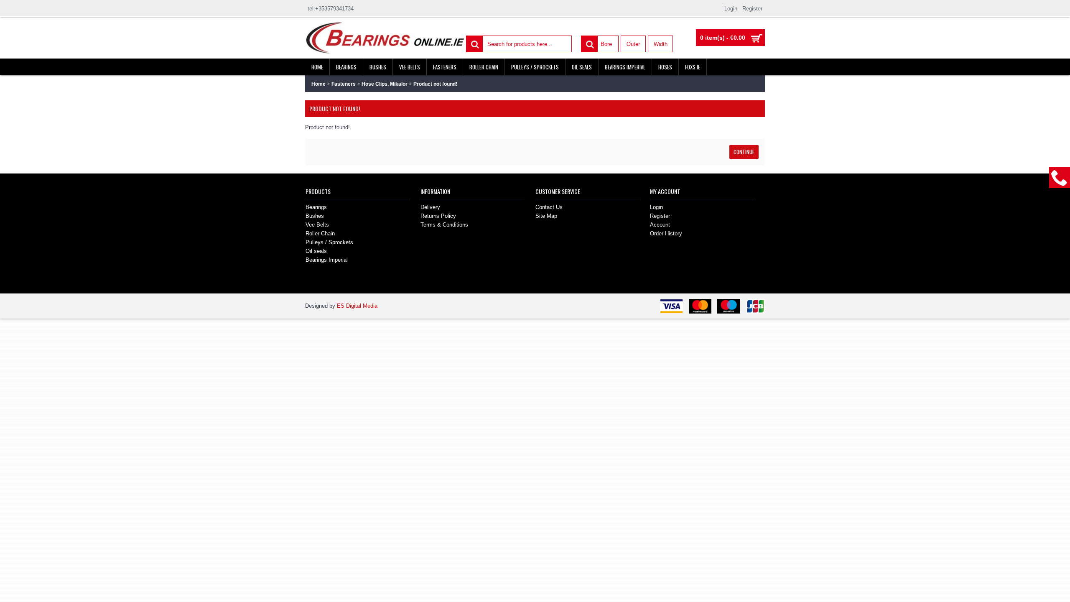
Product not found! (435, 84)
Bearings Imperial (327, 260)
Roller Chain (320, 233)
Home (318, 84)
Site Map (546, 216)
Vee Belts (317, 225)
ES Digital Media (357, 306)
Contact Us (549, 207)
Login (656, 207)
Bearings (316, 207)
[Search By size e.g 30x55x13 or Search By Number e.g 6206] (474, 43)
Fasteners (343, 84)
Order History (666, 233)
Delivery (430, 207)
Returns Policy (438, 216)
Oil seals (316, 251)
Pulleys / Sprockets (329, 242)
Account (660, 225)
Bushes (315, 216)
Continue (744, 152)
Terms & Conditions (444, 225)
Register (660, 216)
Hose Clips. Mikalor (385, 84)
